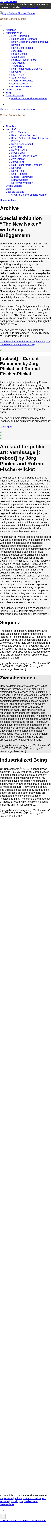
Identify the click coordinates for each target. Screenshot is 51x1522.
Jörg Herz (16, 50)
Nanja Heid (17, 74)
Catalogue (6, 426)
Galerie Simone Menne (13, 18)
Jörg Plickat (18, 62)
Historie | (5, 1501)
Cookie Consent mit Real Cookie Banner (23, 1520)
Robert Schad (19, 53)
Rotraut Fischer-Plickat (24, 59)
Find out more (30, 7)
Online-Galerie (14, 89)
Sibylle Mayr (18, 56)
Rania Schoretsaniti (22, 47)
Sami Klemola (19, 77)
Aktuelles (11, 30)
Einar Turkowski (20, 35)
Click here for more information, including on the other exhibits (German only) (25, 343)
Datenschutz (7, 1504)
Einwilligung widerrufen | (24, 1501)
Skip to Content (8, 1)
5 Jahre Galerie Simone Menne (29, 98)
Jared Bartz (17, 65)
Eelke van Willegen (22, 86)
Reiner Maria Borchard (24, 38)
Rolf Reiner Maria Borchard (26, 68)
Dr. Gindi (16, 71)
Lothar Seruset (19, 83)
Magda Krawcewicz (22, 80)
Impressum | (7, 1498)
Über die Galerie (15, 95)
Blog (8, 92)
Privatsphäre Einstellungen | (30, 1498)
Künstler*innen (14, 33)
